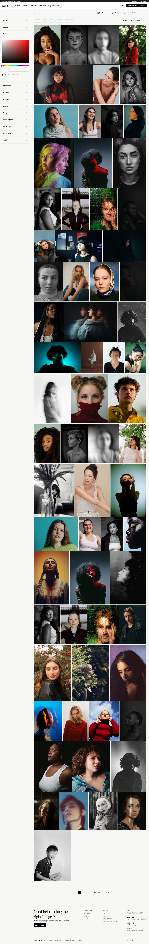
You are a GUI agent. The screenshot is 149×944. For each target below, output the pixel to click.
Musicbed (5, 1)
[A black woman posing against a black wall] (132, 209)
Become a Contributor (110, 921)
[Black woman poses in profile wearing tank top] (47, 624)
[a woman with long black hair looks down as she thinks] (128, 673)
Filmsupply (12, 1)
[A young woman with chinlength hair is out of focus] (103, 45)
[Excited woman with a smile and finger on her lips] (46, 811)
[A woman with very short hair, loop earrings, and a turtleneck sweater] (48, 281)
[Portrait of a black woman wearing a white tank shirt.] (53, 766)
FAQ (104, 913)
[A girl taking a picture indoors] (54, 163)
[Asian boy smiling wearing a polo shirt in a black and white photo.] (52, 855)
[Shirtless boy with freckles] (74, 443)
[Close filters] (4, 13)
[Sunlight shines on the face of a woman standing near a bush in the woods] (90, 673)
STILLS (129, 928)
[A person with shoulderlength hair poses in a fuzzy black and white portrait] (103, 443)
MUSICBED (130, 923)
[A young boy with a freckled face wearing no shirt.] (74, 45)
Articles (86, 916)
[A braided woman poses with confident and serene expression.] (49, 322)
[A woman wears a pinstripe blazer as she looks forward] (112, 534)
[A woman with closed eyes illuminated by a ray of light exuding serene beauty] (135, 121)
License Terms (58, 940)
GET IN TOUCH (40, 925)
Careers (80, 940)
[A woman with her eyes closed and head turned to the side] (133, 721)
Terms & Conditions (69, 940)
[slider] (15, 51)
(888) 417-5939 (143, 1)
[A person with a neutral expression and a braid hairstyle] (51, 577)
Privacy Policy (48, 940)
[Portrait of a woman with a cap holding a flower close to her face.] (103, 811)
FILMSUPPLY (131, 917)
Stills (18, 1)
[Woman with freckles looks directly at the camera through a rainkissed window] (129, 163)
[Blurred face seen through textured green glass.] (103, 209)
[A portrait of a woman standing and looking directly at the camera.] (47, 209)
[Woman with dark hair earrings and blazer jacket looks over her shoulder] (112, 121)
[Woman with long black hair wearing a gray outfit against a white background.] (52, 398)
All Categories (88, 919)
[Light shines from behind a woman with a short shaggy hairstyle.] (128, 766)
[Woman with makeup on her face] (57, 357)
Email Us (105, 916)
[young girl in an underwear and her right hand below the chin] (133, 84)
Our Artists (87, 913)
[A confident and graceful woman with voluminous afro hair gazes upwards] (90, 577)
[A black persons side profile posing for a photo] (133, 281)
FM (128, 910)
